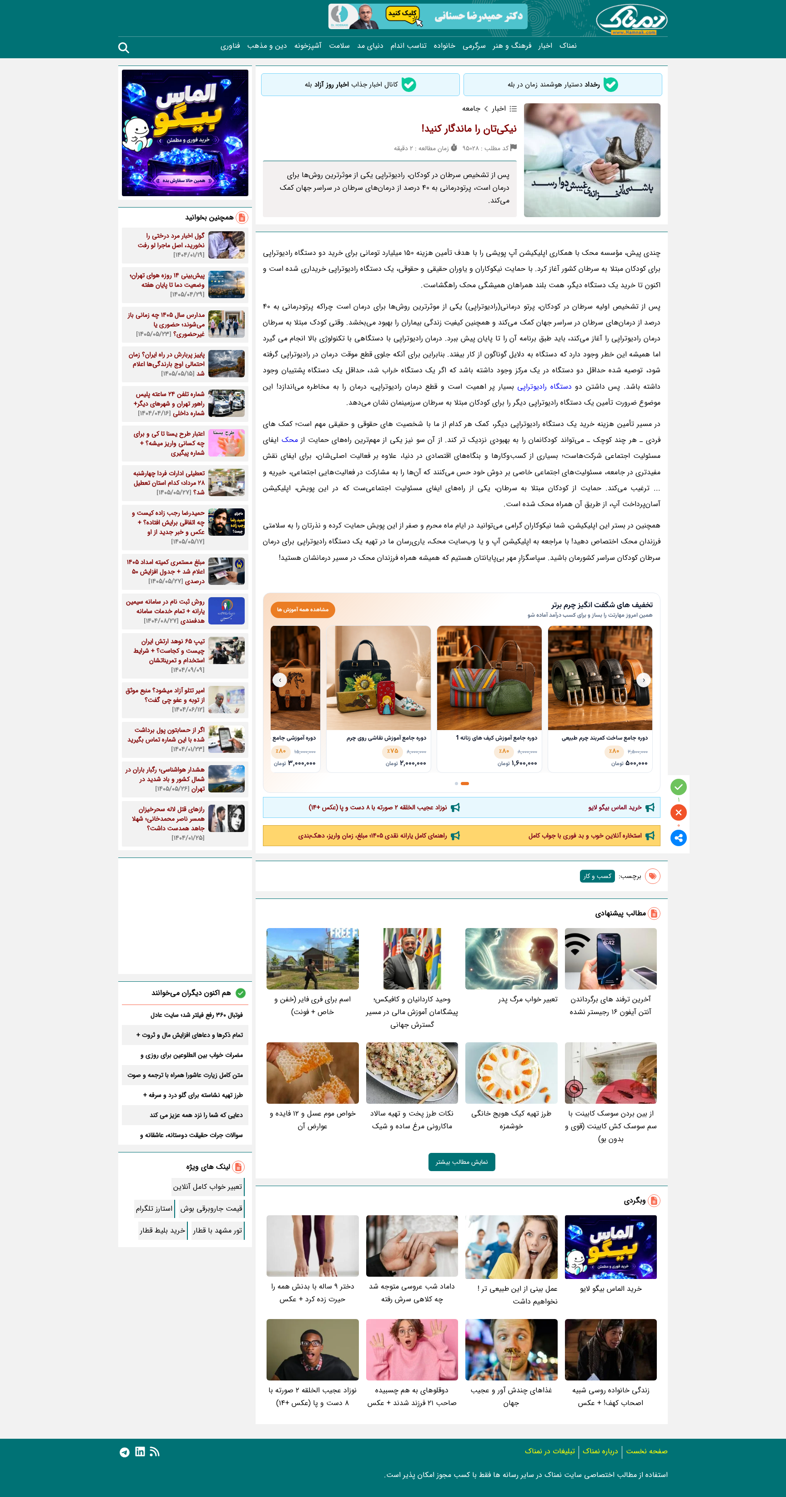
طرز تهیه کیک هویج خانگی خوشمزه (511, 1120)
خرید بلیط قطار (162, 1230)
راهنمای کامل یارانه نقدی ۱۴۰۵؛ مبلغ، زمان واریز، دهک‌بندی (372, 835)
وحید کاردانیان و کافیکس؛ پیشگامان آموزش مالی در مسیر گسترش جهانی (412, 1012)
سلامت (339, 46)
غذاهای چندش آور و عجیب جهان (511, 1397)
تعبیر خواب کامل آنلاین (207, 1187)
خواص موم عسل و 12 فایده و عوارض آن (313, 1120)
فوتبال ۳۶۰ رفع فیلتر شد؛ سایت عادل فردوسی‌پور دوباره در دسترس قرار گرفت (192, 1015)
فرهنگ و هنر (512, 46)
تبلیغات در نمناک (550, 1451)
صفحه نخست (647, 1451)
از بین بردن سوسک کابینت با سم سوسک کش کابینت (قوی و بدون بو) (611, 1126)
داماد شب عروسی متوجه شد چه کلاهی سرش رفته (412, 1293)
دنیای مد (370, 46)
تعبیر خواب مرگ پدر (528, 999)
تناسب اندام (409, 46)
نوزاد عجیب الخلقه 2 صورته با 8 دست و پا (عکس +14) (378, 807)
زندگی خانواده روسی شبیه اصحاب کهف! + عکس (611, 1397)
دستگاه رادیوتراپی (544, 386)
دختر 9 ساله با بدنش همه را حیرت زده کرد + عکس (312, 1293)
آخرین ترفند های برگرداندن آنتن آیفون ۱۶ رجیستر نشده (610, 1006)
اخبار (545, 46)
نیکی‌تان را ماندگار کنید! (469, 129)
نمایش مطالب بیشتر (462, 1162)
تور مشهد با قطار (217, 1230)
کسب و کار (597, 876)
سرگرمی (474, 46)
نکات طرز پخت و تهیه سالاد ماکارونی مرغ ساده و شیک (411, 1120)
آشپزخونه (308, 46)
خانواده (444, 46)
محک (290, 440)
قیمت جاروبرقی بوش (211, 1208)
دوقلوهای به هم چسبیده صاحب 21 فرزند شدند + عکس (412, 1397)
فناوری (230, 46)
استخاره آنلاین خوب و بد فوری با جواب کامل (585, 835)
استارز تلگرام (154, 1208)
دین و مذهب (267, 46)
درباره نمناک (600, 1451)
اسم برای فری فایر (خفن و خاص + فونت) (312, 1006)
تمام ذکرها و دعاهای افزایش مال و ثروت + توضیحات (189, 1035)
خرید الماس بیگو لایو (615, 807)
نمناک (568, 46)
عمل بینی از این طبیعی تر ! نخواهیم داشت (518, 1295)
